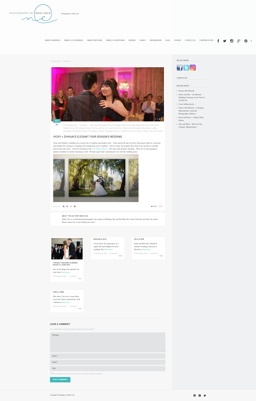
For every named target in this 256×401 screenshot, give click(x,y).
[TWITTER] (224, 41)
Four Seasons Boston (98, 128)
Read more (65, 272)
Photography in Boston (112, 131)
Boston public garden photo (135, 125)
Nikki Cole (83, 216)
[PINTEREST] (245, 41)
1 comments (73, 306)
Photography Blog (71, 125)
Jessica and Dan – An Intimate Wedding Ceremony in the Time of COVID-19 (192, 97)
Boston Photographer (100, 125)
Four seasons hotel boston (114, 128)
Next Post (66, 61)
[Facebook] (199, 395)
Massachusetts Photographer (132, 128)
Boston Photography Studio (117, 125)
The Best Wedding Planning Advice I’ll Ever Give (65, 264)
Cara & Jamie (58, 292)
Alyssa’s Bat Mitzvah (186, 91)
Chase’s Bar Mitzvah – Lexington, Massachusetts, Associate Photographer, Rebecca (191, 111)
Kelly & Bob (139, 239)
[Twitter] (204, 395)
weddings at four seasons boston (152, 131)
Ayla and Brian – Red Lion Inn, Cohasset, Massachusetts (191, 125)
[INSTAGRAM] (231, 41)
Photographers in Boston (96, 131)
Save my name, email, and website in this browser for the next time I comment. (77, 374)
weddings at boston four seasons (131, 131)
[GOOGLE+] (238, 41)
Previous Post (55, 61)
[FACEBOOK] (218, 41)
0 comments (83, 125)
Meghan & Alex (100, 239)
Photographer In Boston (80, 131)
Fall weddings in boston (82, 128)
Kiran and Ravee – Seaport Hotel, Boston (191, 118)
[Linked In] (194, 395)
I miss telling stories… (187, 104)
